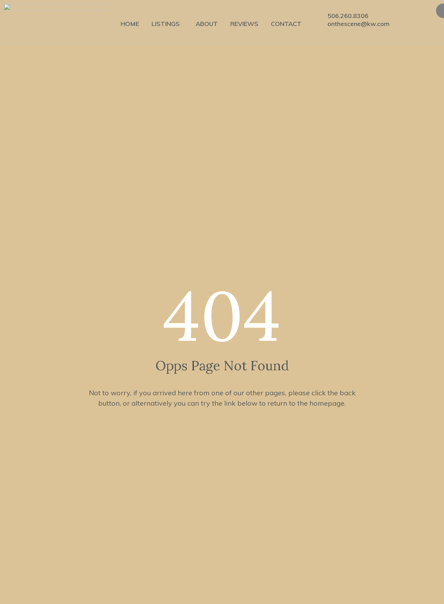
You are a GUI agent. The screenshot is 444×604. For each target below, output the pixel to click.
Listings (166, 24)
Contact (286, 24)
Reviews (244, 24)
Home (130, 24)
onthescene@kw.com (358, 24)
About (207, 24)
